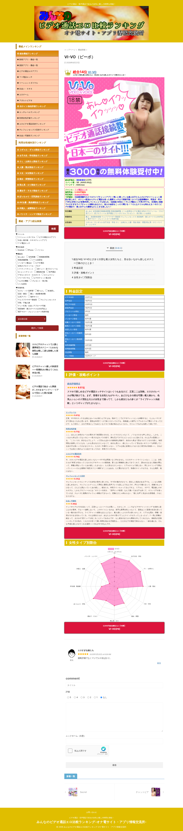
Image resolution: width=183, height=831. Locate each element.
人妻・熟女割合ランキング (31, 167)
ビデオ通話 (136, 211)
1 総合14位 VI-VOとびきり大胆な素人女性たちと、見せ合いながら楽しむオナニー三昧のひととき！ (114, 261)
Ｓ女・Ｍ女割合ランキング (31, 173)
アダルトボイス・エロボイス (29, 275)
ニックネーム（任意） (76, 736)
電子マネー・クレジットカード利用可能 (103, 219)
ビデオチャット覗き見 (42, 278)
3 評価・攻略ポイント (84, 272)
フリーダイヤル (120, 213)
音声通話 (110, 213)
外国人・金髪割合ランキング (32, 208)
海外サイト (34, 297)
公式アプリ (22, 297)
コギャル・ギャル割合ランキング (34, 149)
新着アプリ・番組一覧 (28, 59)
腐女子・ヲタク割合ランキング (33, 190)
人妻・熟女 (132, 222)
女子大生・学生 (109, 222)
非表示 (118, 248)
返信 (159, 663)
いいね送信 (146, 213)
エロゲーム (24, 94)
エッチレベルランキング (29, 112)
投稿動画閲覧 (105, 211)
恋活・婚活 (22, 294)
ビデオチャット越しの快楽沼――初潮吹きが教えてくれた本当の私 (45, 369)
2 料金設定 (78, 267)
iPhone (85, 194)
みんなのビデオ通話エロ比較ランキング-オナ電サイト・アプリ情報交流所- (91, 822)
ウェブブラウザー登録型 (111, 217)
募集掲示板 (40, 272)
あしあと (89, 211)
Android (78, 194)
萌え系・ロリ (151, 222)
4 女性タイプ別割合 (83, 277)
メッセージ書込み (25, 263)
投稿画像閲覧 (116, 211)
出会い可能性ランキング (29, 135)
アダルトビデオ (25, 100)
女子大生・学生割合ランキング (33, 155)
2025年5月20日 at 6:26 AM (100, 654)
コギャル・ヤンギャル (94, 222)
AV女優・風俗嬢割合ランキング (33, 202)
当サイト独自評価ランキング (33, 106)
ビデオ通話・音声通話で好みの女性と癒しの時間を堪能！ (91, 818)
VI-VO (92, 72)
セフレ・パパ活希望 (25, 291)
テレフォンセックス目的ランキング (34, 130)
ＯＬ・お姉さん (122, 222)
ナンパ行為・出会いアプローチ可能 (31, 306)
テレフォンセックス (128, 217)
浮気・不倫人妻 (24, 303)
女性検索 (96, 211)
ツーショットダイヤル (28, 83)
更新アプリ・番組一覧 (28, 65)
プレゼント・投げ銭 (134, 213)
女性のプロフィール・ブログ (152, 211)
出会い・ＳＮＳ (25, 89)
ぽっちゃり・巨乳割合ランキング (34, 196)
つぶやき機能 (23, 281)
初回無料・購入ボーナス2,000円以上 (32, 309)
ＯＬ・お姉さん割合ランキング (33, 161)
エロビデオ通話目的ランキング (32, 124)
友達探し (51, 291)
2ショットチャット (25, 272)
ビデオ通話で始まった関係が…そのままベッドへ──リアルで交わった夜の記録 (45, 389)
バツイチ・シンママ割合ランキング (35, 214)
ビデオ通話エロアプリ (28, 71)
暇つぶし (40, 291)
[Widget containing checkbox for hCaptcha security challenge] (87, 750)
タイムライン (49, 275)
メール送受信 (127, 211)
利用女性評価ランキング (29, 118)
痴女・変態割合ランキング (31, 179)
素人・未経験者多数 (93, 217)
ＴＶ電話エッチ (80, 190)
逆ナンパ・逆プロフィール (96, 213)
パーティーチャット (25, 269)
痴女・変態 (141, 222)
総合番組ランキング (29, 53)
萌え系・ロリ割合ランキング (32, 185)
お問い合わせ (91, 812)
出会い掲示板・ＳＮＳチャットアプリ (32, 240)
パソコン (40, 250)
